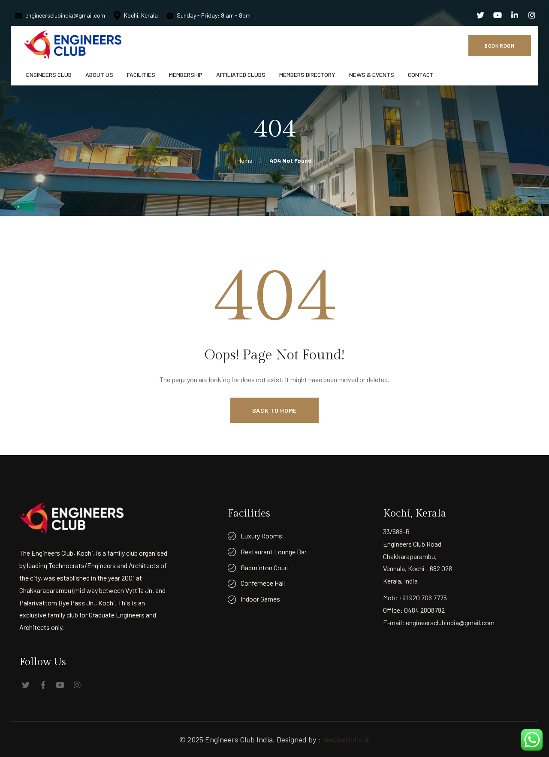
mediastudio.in (346, 739)
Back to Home (274, 410)
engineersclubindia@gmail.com (65, 15)
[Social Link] (480, 15)
